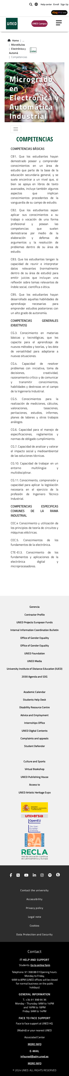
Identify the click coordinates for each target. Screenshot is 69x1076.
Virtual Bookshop (34, 769)
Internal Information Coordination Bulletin (34, 630)
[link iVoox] (57, 875)
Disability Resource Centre (34, 707)
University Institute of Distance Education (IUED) (34, 669)
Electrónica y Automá (17, 51)
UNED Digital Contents (35, 731)
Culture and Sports (34, 761)
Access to (34, 784)
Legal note (34, 917)
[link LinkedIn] (33, 875)
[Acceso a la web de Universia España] (34, 815)
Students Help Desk (34, 700)
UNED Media (34, 661)
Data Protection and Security (34, 934)
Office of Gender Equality (34, 638)
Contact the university (34, 890)
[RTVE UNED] (59, 12)
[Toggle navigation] (15, 129)
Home (15, 40)
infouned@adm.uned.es (34, 1056)
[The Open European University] (34, 825)
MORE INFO (34, 1044)
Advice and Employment (34, 715)
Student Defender (34, 746)
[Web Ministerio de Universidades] (34, 807)
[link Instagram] (41, 875)
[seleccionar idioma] (36, 4)
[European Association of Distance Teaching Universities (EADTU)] (34, 840)
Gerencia (34, 607)
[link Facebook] (10, 875)
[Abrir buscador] (30, 4)
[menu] (60, 23)
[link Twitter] (17, 875)
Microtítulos (18, 45)
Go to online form (40, 965)
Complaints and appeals (34, 738)
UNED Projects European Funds (34, 622)
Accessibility (34, 899)
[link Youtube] (25, 875)
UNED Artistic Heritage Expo (35, 792)
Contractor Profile (35, 615)
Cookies (34, 925)
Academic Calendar (34, 692)
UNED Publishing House (34, 777)
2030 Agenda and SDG (35, 676)
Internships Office (34, 723)
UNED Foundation (34, 653)
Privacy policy (34, 908)
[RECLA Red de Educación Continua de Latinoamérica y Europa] (34, 854)
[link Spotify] (49, 875)
